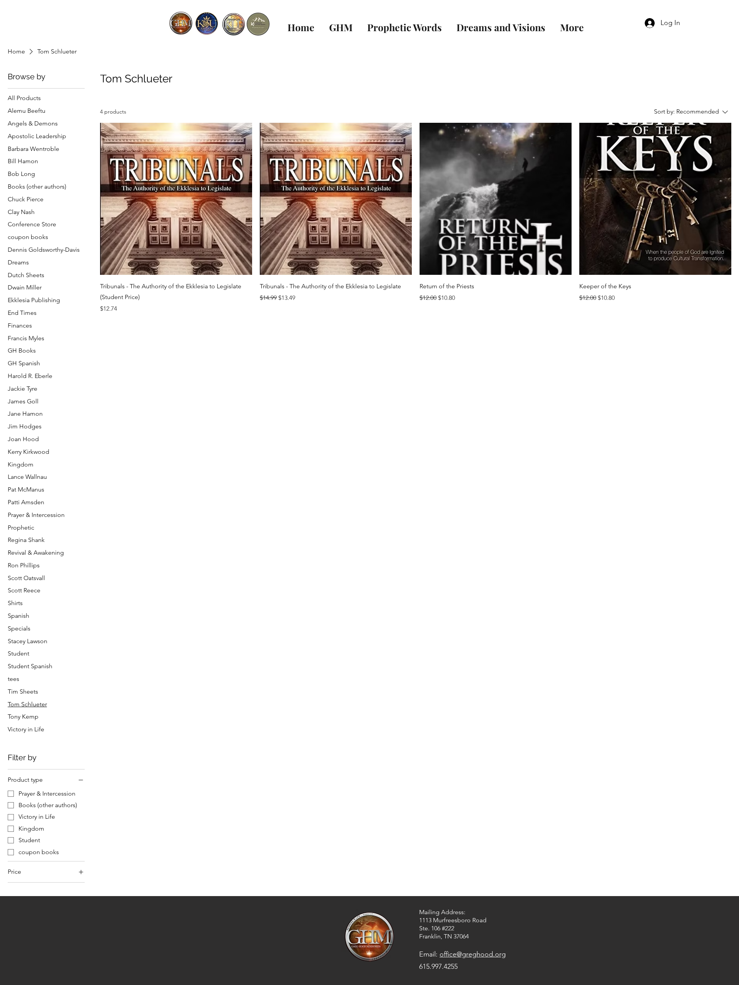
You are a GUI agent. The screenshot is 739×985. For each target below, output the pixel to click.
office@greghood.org (473, 954)
